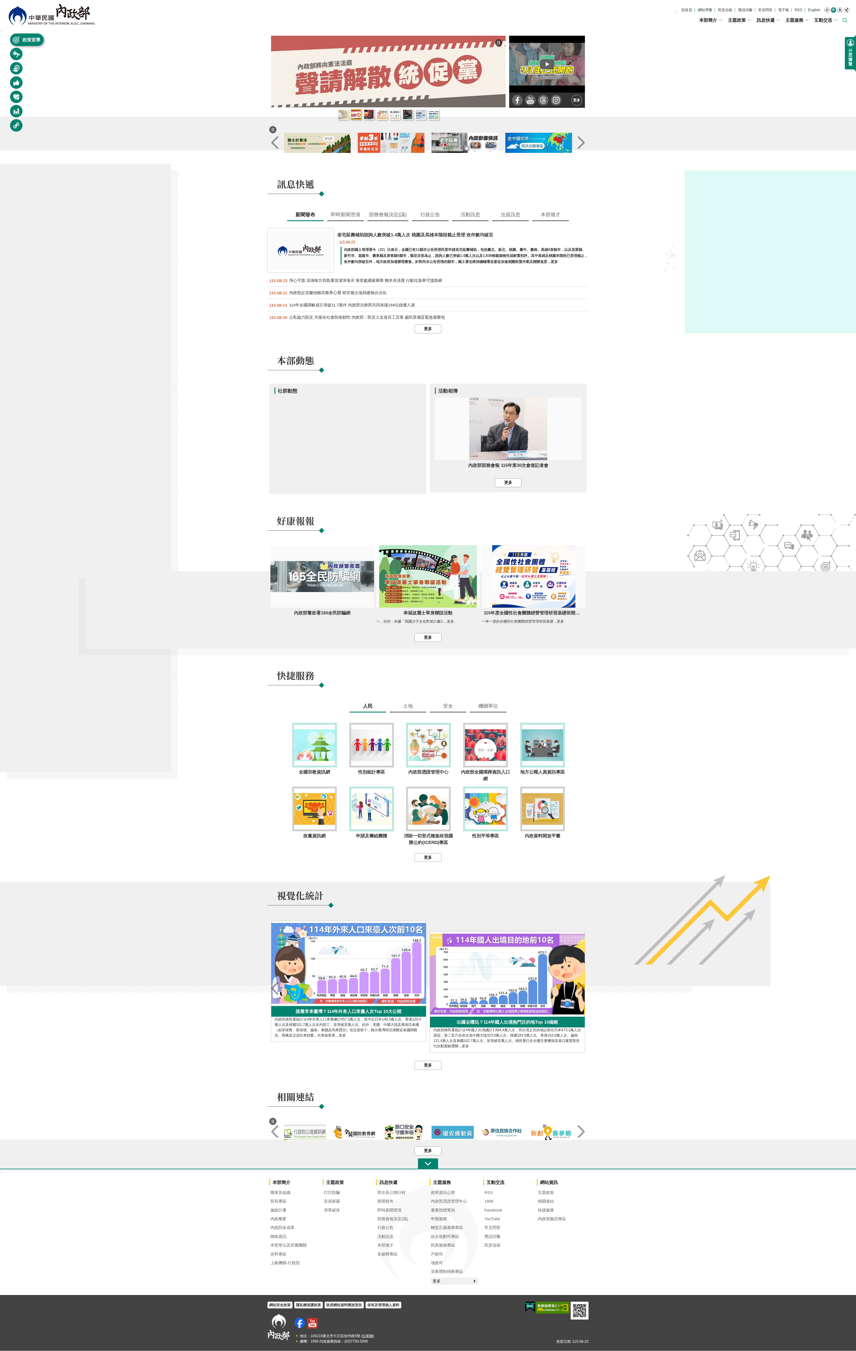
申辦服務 (439, 1219)
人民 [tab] (368, 706)
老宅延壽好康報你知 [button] (382, 114)
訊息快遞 (766, 20)
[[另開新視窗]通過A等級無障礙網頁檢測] (553, 1308)
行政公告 (385, 1228)
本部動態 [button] (13, 70)
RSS (798, 10)
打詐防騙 (332, 1193)
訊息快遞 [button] (13, 56)
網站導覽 (705, 10)
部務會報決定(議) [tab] (388, 215)
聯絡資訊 (278, 1237)
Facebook (493, 1210)
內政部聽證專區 (552, 1219)
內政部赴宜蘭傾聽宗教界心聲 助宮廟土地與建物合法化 (328, 293)
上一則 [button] (274, 143)
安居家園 (332, 1201)
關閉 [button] (846, 10)
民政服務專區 (443, 1245)
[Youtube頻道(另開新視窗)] (312, 1323)
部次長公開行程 (391, 1193)
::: (676, 12)
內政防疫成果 (282, 1228)
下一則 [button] (581, 143)
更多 (576, 100)
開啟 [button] (428, 1164)
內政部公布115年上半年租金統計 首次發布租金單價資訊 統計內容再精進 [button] (343, 114)
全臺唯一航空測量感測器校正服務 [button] (420, 114)
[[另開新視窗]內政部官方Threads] (543, 100)
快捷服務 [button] (13, 99)
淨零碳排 (332, 1210)
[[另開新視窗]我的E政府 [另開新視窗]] (530, 1307)
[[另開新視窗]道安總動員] (502, 1132)
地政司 (437, 1263)
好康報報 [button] (13, 85)
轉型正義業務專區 (447, 1228)
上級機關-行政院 (285, 1263)
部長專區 (278, 1201)
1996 (488, 1201)
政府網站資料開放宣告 (344, 1305)
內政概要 (278, 1219)
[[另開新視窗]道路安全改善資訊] (452, 1133)
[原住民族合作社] (551, 1132)
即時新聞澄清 (389, 1210)
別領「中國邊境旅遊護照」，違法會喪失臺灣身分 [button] (407, 114)
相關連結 (546, 1201)
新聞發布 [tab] (305, 215)
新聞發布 (385, 1201)
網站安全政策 (280, 1305)
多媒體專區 (387, 1254)
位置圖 (367, 1336)
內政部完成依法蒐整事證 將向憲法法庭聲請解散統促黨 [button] (356, 114)
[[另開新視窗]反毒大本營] (305, 1132)
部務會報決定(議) (392, 1219)
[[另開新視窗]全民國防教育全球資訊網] (403, 1132)
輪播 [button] (498, 42)
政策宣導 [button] (31, 39)
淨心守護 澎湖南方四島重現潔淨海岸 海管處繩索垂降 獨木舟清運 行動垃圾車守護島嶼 (355, 281)
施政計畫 (278, 1210)
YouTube (492, 1219)
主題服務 (794, 20)
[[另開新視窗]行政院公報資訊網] (354, 1132)
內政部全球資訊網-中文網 (51, 14)
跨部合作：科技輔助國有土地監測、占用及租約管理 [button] (433, 114)
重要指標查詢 (443, 1210)
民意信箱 (725, 10)
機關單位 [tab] (488, 706)
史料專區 (278, 1254)
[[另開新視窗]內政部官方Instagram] (556, 100)
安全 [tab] (448, 706)
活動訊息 (385, 1237)
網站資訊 (549, 1182)
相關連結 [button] (13, 127)
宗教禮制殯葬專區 (447, 1272)
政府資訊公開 (443, 1193)
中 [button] (833, 10)
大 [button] (840, 10)
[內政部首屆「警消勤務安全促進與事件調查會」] (388, 72)
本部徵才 (385, 1245)
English (814, 10)
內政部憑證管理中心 (449, 1201)
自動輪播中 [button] (272, 129)
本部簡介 (708, 20)
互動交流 (823, 20)
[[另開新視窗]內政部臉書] (517, 100)
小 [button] (827, 10)
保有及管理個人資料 (383, 1305)
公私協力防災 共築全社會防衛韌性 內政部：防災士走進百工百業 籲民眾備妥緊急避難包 (357, 317)
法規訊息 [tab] (510, 215)
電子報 (783, 10)
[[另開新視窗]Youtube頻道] (530, 100)
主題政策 (737, 20)
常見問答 (765, 10)
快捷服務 (546, 1210)
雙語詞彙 (745, 10)
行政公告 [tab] (430, 215)
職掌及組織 (280, 1193)
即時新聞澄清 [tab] (345, 215)
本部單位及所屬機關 (288, 1245)
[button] (547, 64)
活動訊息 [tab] (470, 215)
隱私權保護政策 (308, 1305)
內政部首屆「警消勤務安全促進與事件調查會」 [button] (369, 114)
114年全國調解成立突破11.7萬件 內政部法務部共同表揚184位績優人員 (342, 305)
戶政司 (437, 1254)
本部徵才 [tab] (550, 215)
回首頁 (686, 10)
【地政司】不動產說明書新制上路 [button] (394, 114)
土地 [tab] (408, 706)
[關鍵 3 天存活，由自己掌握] (465, 143)
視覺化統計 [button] (13, 113)
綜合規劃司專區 (445, 1237)
